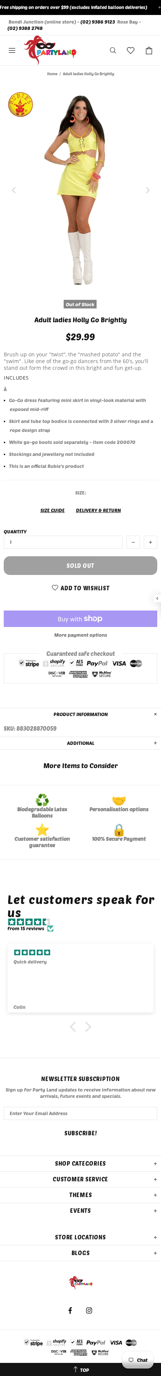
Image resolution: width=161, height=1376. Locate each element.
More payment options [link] (80, 635)
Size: (80, 493)
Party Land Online (50, 51)
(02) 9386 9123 (97, 22)
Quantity (15, 532)
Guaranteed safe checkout (80, 653)
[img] (84, 922)
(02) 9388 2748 (25, 28)
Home (52, 73)
